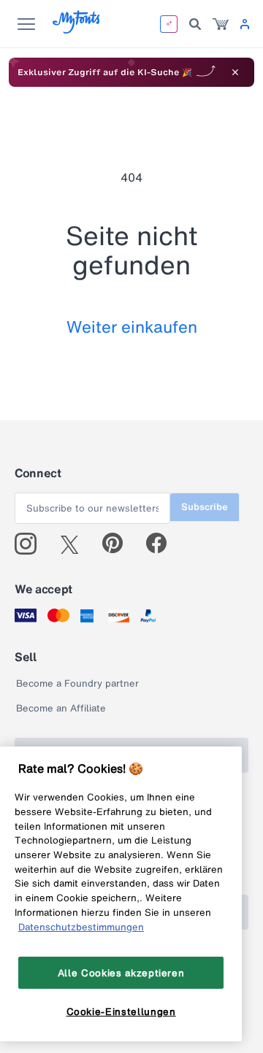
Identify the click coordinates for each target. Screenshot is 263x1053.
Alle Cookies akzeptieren (121, 972)
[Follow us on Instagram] (31, 544)
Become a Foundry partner (77, 683)
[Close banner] (235, 72)
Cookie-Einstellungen (121, 1011)
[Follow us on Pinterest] (118, 544)
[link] (221, 24)
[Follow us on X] (74, 544)
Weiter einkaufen (131, 327)
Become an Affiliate (61, 708)
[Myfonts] (77, 29)
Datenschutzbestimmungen (81, 926)
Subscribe (204, 507)
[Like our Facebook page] (162, 544)
